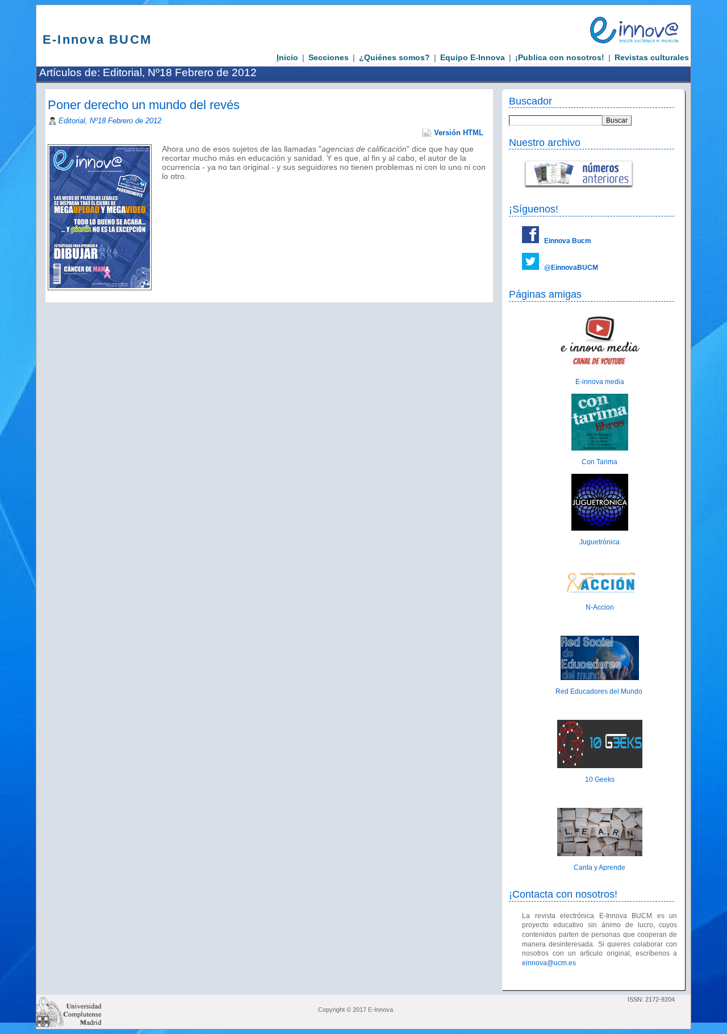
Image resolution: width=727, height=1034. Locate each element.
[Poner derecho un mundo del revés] (163, 185)
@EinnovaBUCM (571, 268)
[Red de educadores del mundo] (600, 678)
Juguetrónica (599, 542)
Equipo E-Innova (472, 57)
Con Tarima (599, 462)
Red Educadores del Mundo (599, 691)
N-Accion (600, 607)
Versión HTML (458, 132)
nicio (287, 57)
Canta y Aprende (599, 868)
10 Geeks (600, 779)
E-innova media (599, 382)
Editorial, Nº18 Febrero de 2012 (110, 120)
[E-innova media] (599, 368)
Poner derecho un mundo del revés (144, 105)
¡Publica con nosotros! (559, 57)
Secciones (328, 57)
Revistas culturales (652, 57)
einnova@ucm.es (549, 963)
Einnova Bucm (567, 241)
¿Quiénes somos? (394, 57)
